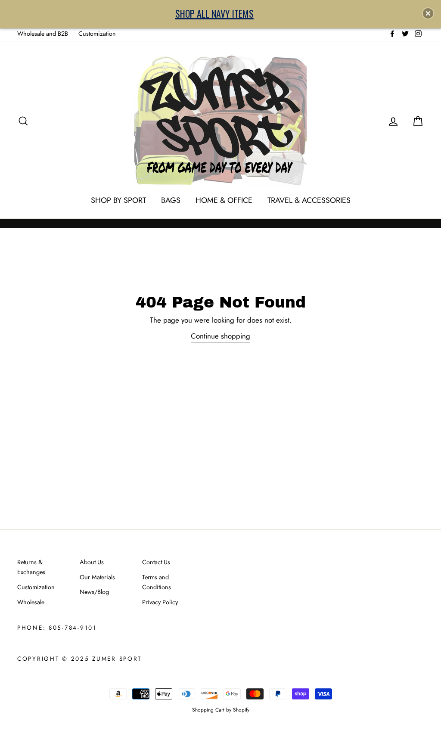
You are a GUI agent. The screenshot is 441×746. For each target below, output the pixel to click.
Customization (97, 33)
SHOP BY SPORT (118, 200)
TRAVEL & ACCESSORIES (309, 200)
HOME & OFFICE (224, 200)
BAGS (170, 200)
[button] (428, 13)
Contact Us (156, 562)
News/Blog (94, 591)
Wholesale (30, 602)
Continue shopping (220, 336)
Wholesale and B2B (42, 33)
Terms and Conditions (156, 582)
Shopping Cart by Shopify (220, 709)
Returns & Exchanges (31, 567)
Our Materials (97, 577)
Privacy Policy (160, 602)
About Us (92, 562)
